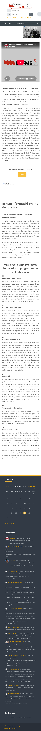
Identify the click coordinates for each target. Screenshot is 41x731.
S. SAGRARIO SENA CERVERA (15, 608)
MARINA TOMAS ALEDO (14, 571)
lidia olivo (12, 560)
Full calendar (9, 523)
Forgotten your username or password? (20, 17)
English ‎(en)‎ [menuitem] (19, 23)
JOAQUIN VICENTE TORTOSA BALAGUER (18, 655)
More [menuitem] (10, 23)
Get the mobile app (10, 728)
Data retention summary (12, 726)
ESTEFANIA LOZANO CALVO (17, 642)
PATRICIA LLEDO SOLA (13, 627)
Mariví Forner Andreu (13, 685)
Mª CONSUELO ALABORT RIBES (16, 546)
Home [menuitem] (5, 23)
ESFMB (22, 175)
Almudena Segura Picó (13, 669)
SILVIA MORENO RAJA (13, 693)
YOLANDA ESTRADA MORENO (15, 582)
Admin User (13, 538)
